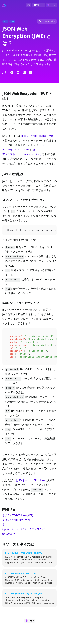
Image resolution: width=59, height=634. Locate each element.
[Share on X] (11, 72)
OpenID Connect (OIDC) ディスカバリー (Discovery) (26, 531)
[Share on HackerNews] (30, 72)
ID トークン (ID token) (15, 149)
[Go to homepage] (4, 5)
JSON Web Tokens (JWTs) (39, 135)
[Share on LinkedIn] (24, 72)
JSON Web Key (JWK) (17, 519)
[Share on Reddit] (18, 72)
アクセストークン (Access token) (21, 154)
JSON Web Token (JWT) (19, 515)
